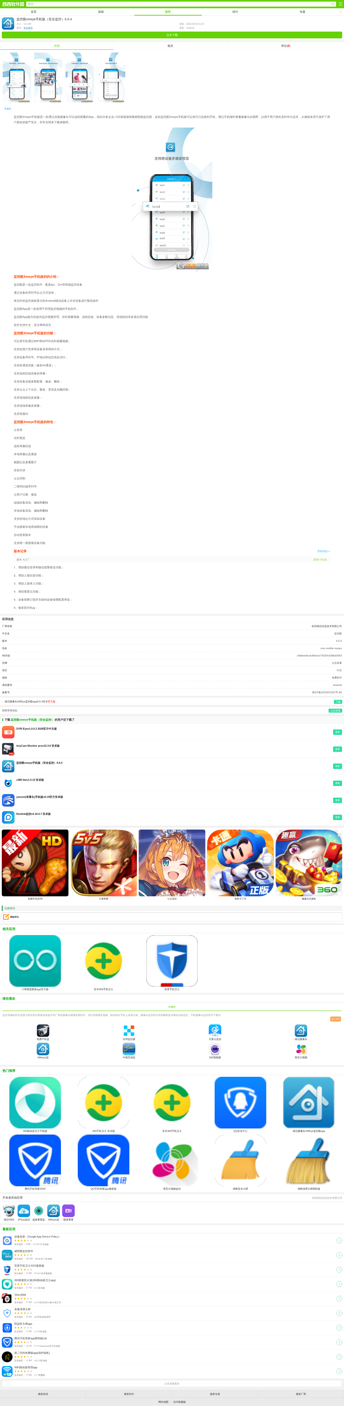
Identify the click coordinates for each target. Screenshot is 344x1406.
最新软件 (129, 1394)
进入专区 (335, 1019)
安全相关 (28, 28)
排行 (235, 11)
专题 (302, 11)
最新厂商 (301, 1394)
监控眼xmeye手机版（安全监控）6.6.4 (39, 762)
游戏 (101, 11)
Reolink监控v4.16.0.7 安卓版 (33, 813)
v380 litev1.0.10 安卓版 (30, 779)
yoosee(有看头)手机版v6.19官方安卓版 (39, 796)
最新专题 (215, 1394)
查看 (337, 732)
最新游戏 (43, 1394)
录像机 (7, 108)
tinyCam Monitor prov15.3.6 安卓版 (38, 745)
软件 (168, 11)
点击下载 (172, 34)
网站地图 (163, 1401)
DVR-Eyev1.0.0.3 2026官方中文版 (36, 728)
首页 (34, 11)
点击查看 (337, 662)
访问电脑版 (179, 1401)
